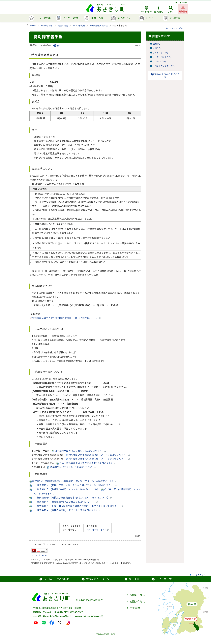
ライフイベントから (162, 57)
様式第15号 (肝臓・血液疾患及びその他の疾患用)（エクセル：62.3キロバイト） (77, 506)
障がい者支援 (79, 25)
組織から (157, 44)
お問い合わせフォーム (96, 530)
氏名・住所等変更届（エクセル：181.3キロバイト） (86, 463)
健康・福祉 (63, 25)
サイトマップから (161, 53)
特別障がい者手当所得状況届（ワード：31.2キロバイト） (98, 459)
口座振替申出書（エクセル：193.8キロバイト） (79, 450)
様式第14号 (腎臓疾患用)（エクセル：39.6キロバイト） (64, 501)
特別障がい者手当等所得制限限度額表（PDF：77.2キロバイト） (65, 318)
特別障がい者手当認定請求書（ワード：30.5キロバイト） (98, 454)
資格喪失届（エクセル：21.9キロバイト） (72, 467)
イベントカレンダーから (164, 66)
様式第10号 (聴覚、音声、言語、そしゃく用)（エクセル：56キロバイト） (73, 485)
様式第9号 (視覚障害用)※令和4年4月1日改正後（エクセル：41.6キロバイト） (73, 481)
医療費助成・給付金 (99, 25)
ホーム (33, 25)
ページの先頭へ (199, 575)
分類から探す (47, 25)
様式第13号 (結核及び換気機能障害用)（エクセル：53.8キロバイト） (71, 497)
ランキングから (160, 61)
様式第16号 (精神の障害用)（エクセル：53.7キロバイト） (65, 510)
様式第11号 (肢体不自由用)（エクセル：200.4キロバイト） (66, 489)
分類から (157, 48)
